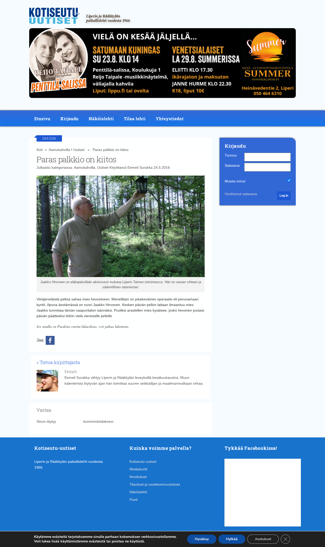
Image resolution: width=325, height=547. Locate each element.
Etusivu (42, 118)
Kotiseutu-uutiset (142, 461)
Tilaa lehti (134, 118)
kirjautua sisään (69, 421)
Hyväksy (202, 539)
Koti (40, 150)
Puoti (133, 500)
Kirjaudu (69, 118)
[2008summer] (162, 99)
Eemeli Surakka (140, 167)
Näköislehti (101, 118)
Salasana (232, 165)
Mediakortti (138, 469)
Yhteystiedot (170, 118)
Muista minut (235, 181)
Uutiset (79, 150)
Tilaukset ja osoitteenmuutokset (154, 484)
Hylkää (232, 539)
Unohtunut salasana (241, 194)
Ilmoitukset (138, 477)
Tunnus (231, 155)
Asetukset (263, 539)
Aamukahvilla (59, 150)
